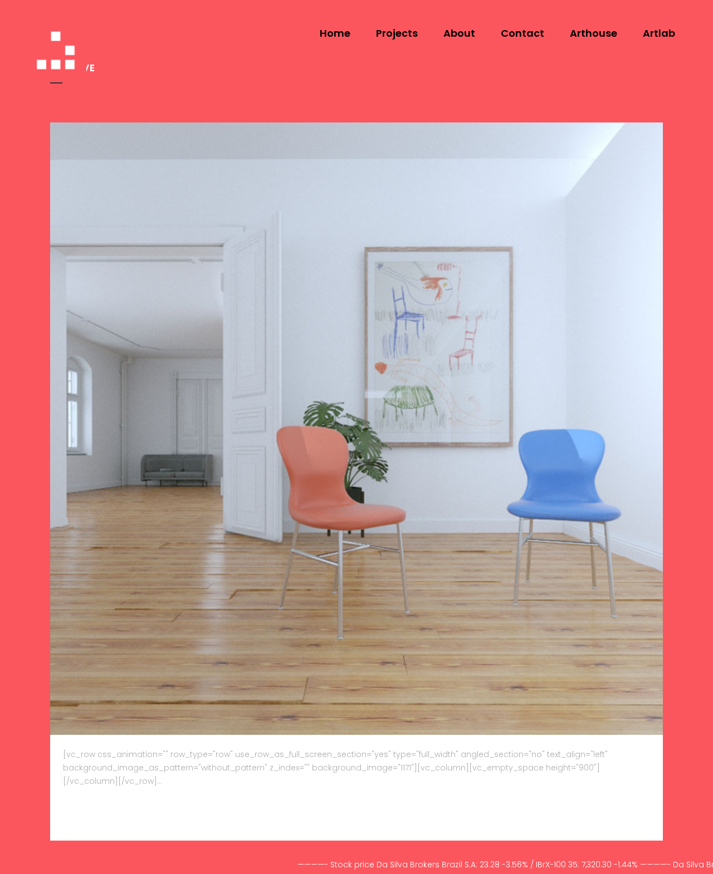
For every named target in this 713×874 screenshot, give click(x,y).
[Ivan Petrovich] (356, 428)
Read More (90, 812)
